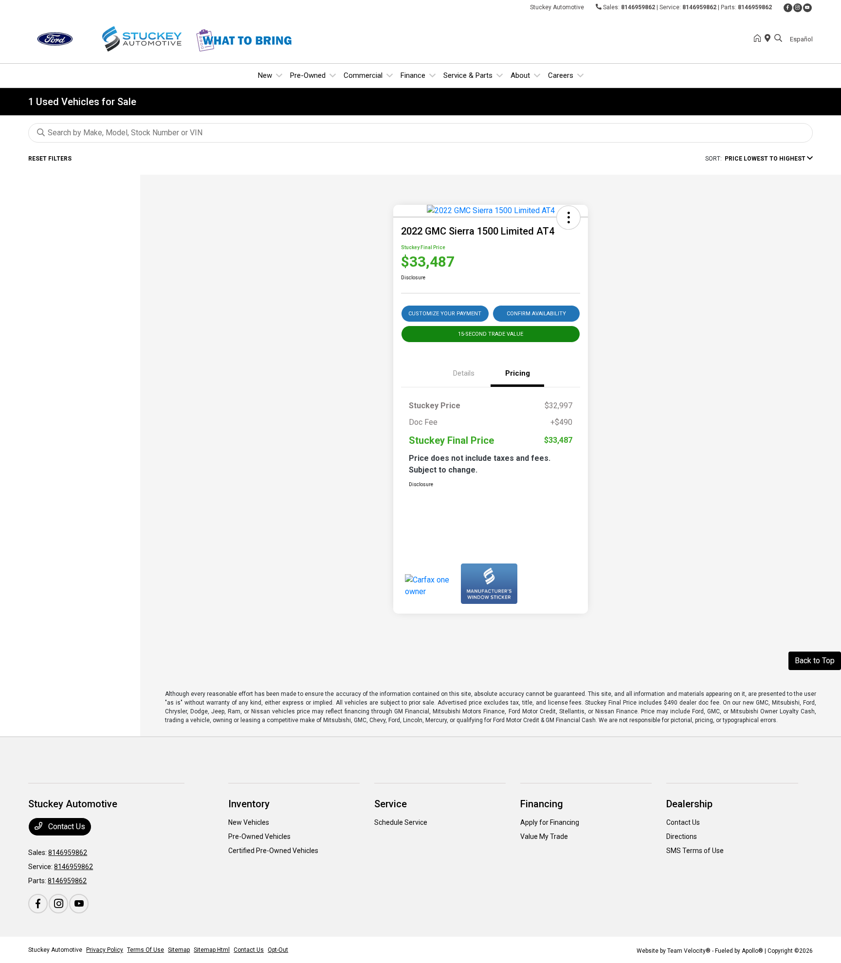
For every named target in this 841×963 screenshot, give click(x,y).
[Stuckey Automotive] (112, 38)
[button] (568, 217)
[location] (769, 39)
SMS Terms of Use (695, 850)
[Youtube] (807, 7)
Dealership (689, 804)
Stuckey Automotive (55, 949)
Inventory (249, 804)
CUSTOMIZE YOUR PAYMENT (444, 313)
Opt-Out (278, 949)
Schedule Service (400, 822)
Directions (681, 836)
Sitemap (179, 949)
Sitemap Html (212, 949)
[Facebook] (788, 7)
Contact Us (65, 826)
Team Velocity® (689, 950)
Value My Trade (544, 836)
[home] (759, 39)
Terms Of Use (145, 949)
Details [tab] (464, 373)
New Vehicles (248, 822)
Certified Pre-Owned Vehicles (273, 850)
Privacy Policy (104, 949)
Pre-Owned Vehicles (259, 836)
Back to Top (815, 660)
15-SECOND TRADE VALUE (490, 334)
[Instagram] (797, 7)
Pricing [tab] (517, 373)
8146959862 (638, 7)
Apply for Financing (549, 822)
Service (390, 804)
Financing (541, 804)
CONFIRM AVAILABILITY (536, 313)
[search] (778, 39)
